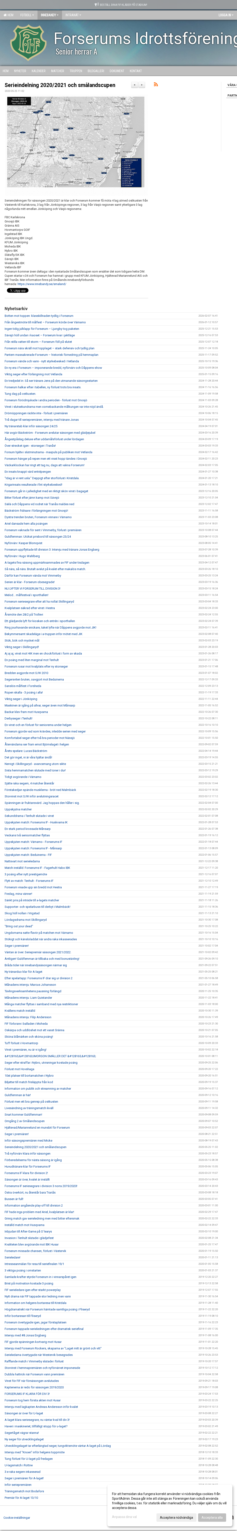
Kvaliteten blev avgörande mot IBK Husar (32, 1244)
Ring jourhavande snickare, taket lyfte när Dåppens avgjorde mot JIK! (50, 627)
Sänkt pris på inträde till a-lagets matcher (32, 900)
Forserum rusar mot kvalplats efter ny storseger (36, 666)
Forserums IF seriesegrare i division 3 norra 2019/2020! (41, 1186)
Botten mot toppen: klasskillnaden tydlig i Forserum (39, 316)
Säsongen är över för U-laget (24, 1413)
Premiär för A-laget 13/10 (21, 1497)
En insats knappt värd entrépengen (28, 471)
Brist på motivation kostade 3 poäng (29, 1283)
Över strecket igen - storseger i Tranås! (30, 445)
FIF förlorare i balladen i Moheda (26, 1023)
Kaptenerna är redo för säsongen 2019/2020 (34, 1387)
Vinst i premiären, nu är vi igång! (26, 1049)
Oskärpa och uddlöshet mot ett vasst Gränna (34, 1030)
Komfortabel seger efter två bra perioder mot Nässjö (40, 738)
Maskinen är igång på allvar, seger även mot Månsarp (40, 705)
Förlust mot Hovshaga (19, 1069)
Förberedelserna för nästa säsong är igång (33, 1160)
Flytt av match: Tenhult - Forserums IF (29, 881)
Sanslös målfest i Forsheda (23, 686)
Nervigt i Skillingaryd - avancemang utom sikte (35, 764)
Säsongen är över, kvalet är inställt (27, 1179)
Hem (9, 15)
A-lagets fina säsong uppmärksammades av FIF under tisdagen (47, 562)
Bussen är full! (14, 1199)
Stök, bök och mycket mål (22, 640)
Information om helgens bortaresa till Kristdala (35, 1303)
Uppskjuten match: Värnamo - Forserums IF (33, 842)
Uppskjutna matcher (18, 809)
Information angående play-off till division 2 (34, 1205)
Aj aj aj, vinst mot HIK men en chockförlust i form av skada (43, 653)
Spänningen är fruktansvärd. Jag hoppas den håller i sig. (42, 803)
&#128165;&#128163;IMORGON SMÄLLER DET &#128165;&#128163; (50, 1056)
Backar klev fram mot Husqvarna (26, 712)
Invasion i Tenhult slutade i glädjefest (29, 1238)
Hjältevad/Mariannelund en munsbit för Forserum (37, 1127)
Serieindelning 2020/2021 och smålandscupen (60, 85)
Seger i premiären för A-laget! (24, 1478)
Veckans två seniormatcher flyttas (27, 835)
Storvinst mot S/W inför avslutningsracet (32, 796)
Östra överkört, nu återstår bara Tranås (30, 1192)
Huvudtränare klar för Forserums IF (28, 1166)
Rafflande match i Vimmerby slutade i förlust (34, 1361)
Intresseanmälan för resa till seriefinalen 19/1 (34, 1264)
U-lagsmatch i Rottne (19, 1465)
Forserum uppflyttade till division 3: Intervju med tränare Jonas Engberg (52, 549)
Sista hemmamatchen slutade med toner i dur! (35, 770)
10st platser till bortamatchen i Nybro (29, 1075)
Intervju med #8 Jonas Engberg (25, 1335)
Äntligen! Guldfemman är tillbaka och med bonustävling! (42, 958)
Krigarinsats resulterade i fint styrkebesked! (33, 484)
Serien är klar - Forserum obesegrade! (30, 582)
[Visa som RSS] (156, 85)
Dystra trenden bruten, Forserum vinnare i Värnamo (38, 517)
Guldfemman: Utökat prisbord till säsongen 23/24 (38, 536)
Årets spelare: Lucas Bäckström (26, 751)
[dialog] (169, 1505)
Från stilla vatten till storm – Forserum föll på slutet (38, 341)
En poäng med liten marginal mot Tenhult (32, 660)
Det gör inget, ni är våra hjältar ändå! (28, 757)
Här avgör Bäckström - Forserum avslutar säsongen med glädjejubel (50, 432)
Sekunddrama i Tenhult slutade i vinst (29, 816)
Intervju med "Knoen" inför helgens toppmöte (35, 1452)
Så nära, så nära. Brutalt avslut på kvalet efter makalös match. (45, 569)
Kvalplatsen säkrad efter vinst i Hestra (30, 608)
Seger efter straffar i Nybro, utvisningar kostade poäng (41, 1062)
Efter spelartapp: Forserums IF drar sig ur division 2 (38, 978)
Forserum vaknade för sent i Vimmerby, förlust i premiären (43, 530)
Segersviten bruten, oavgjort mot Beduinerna (34, 679)
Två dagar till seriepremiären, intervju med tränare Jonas (42, 419)
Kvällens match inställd (20, 1010)
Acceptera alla (212, 1517)
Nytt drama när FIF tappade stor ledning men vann (38, 1296)
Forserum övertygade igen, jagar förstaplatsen (35, 1322)
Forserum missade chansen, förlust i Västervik (35, 1251)
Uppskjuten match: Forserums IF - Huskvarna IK (36, 822)
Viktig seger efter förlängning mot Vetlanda (33, 374)
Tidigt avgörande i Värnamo (23, 777)
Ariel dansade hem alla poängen (26, 523)
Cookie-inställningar (16, 1517)
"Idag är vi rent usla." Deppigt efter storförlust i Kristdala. (42, 478)
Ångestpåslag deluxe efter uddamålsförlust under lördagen (44, 439)
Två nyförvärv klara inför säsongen (27, 1153)
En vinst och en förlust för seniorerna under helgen (38, 725)
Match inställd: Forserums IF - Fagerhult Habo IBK (37, 868)
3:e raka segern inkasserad (23, 1471)
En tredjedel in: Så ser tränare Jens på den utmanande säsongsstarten (51, 380)
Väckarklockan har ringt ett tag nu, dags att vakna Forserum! (44, 465)
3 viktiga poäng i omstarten (23, 1270)
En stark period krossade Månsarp (28, 829)
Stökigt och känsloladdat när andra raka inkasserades (41, 939)
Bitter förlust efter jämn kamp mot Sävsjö (32, 497)
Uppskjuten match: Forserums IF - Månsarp (33, 848)
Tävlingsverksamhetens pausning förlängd (33, 991)
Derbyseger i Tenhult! (18, 718)
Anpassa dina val (124, 1517)
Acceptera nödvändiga (176, 1517)
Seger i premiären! (17, 945)
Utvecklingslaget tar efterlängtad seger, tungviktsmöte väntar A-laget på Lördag (58, 1446)
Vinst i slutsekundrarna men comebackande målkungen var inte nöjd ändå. (54, 406)
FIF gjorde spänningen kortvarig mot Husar (33, 1342)
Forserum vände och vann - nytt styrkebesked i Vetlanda (42, 361)
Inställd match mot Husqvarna (24, 1225)
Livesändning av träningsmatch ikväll (29, 1108)
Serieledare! (12, 1257)
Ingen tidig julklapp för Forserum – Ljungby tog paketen (42, 329)
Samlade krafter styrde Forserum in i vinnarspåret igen (40, 1277)
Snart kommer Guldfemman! (23, 1114)
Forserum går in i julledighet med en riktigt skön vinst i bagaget (46, 491)
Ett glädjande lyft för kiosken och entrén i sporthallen (40, 621)
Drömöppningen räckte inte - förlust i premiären (36, 413)
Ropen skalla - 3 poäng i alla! (24, 692)
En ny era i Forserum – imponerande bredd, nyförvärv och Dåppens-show (53, 367)
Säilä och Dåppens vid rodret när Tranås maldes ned (39, 504)
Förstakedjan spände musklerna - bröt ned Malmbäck (40, 790)
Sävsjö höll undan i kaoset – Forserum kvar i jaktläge (40, 335)
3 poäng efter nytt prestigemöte (26, 874)
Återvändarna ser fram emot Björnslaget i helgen (37, 744)
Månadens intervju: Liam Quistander (28, 997)
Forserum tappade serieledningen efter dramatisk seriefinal (44, 1329)
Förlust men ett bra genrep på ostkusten (31, 1101)
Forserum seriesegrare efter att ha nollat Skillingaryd (39, 601)
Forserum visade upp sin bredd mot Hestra (33, 887)
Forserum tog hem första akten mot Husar (33, 1400)
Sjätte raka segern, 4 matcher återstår (29, 783)
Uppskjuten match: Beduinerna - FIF (28, 855)
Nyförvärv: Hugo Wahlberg (22, 556)
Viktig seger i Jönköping (21, 699)
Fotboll (25, 15)
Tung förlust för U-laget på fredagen (29, 1458)
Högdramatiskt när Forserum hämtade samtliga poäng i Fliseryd (47, 1309)
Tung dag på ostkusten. (20, 393)
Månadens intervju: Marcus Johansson (30, 984)
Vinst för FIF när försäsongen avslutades (32, 1381)
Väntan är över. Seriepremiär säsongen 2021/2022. (38, 952)
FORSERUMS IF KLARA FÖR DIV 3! (27, 1394)
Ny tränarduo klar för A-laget (23, 971)
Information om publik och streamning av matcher (38, 1088)
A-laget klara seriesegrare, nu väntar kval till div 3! (37, 1420)
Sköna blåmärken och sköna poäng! (29, 1036)
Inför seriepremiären (18, 1484)
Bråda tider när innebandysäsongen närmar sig (36, 965)
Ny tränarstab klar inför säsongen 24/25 (31, 426)
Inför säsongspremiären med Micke (28, 1140)
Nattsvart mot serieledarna (22, 861)
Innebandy (48, 15)
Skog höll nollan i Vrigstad (22, 913)
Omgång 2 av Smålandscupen (25, 1121)
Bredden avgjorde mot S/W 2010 (26, 673)
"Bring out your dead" (19, 926)
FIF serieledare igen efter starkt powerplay (33, 1290)
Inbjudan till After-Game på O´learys (28, 1231)
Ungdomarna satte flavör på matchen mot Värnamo (39, 932)
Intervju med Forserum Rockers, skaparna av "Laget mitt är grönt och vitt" (53, 1348)
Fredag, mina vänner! (18, 893)
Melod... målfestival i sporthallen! (26, 595)
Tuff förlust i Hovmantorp (21, 1043)
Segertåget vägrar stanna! (22, 1433)
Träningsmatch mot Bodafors (24, 1491)
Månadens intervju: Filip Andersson (28, 1017)
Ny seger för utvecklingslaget (24, 1439)
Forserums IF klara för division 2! (26, 1173)
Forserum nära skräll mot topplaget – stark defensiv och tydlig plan (49, 348)
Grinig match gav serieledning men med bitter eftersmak (42, 1218)
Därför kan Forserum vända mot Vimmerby (33, 575)
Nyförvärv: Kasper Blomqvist (23, 543)
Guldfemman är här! (18, 1095)
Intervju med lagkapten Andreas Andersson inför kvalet (41, 1407)
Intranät (72, 15)
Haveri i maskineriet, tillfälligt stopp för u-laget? (36, 1426)
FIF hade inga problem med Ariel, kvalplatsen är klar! (39, 1212)
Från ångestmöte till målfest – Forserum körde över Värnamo (45, 322)
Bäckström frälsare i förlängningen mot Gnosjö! (36, 510)
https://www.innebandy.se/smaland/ (42, 284)
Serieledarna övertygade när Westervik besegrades (39, 1355)
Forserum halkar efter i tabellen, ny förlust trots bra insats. (43, 387)
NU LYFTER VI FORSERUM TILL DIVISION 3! (32, 588)
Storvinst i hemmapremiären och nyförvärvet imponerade (42, 1368)
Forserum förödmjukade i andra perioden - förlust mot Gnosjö (46, 400)
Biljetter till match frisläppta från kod (29, 1082)
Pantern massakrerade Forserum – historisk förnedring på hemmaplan (51, 354)
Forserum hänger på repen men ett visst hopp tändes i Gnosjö (46, 458)
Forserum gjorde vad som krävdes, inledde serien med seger (45, 731)
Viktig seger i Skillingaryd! (22, 647)
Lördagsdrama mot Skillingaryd (26, 919)
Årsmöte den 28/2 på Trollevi (24, 614)
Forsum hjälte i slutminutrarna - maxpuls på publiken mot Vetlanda (48, 452)
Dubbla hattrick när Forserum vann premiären (34, 1374)
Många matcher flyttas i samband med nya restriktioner (41, 1004)
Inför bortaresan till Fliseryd (23, 1316)
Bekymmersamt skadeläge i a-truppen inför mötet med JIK (43, 634)
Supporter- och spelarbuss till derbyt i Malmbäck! (37, 906)
